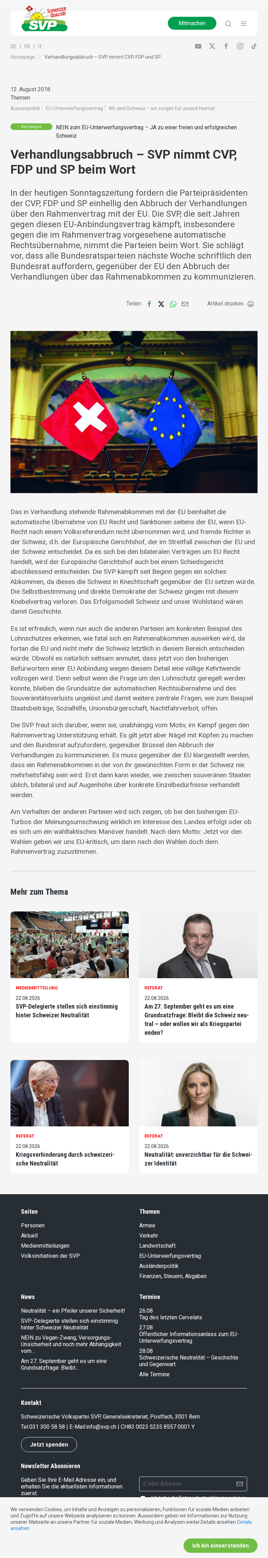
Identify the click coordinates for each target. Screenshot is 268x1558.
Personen (33, 1225)
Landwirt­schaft (157, 1245)
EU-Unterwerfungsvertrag (74, 108)
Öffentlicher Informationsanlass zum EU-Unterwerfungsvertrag (189, 1337)
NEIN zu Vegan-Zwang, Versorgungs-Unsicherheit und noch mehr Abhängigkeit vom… (71, 1344)
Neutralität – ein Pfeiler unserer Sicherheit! (73, 1310)
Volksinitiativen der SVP (50, 1256)
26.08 (146, 1310)
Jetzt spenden (49, 1444)
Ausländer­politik (159, 1266)
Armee (147, 1225)
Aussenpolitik (25, 108)
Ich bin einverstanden (220, 1545)
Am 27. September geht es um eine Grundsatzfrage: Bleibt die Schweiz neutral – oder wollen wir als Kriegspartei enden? (196, 1020)
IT (40, 46)
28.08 (146, 1351)
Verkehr (148, 1235)
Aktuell (29, 1235)
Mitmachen (192, 23)
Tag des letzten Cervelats (170, 1317)
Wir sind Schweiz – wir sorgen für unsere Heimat (162, 108)
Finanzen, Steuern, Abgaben (173, 1276)
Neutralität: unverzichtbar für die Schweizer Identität (198, 1159)
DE (13, 46)
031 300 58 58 (47, 1426)
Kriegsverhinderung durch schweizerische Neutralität (65, 1159)
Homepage (22, 57)
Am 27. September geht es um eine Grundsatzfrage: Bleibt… (64, 1364)
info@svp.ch (101, 1426)
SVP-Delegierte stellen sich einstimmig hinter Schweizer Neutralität (67, 1011)
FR (27, 46)
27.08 (146, 1327)
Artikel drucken (225, 303)
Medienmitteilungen (45, 1245)
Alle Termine (154, 1374)
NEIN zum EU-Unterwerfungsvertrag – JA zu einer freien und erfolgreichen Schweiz (146, 131)
